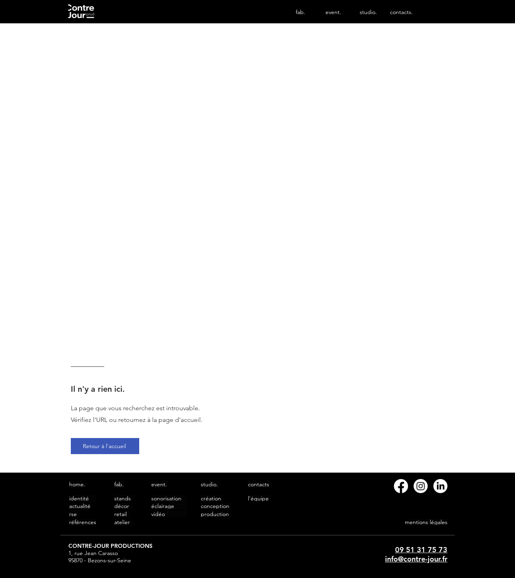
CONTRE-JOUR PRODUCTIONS (110, 545)
